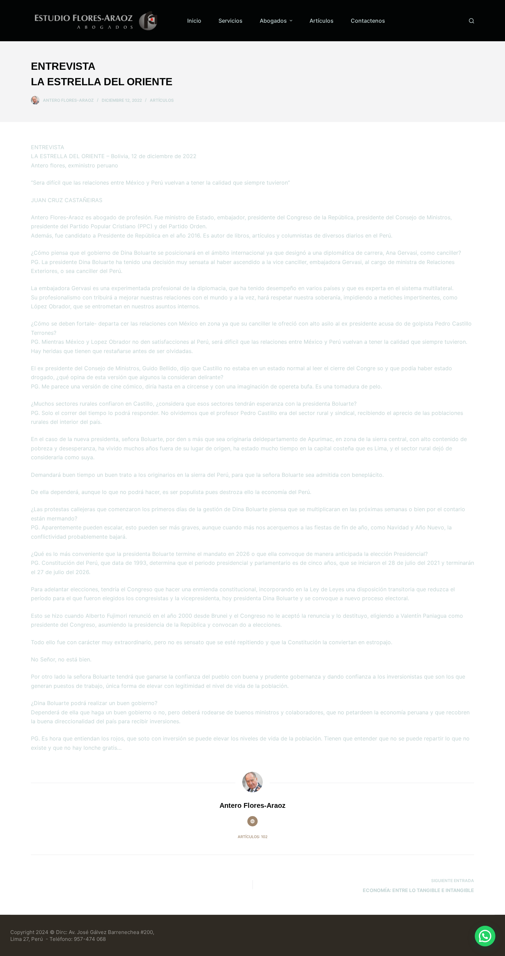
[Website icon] (252, 821)
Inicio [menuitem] (194, 20)
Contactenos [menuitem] (368, 20)
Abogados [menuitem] (273, 20)
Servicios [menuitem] (230, 20)
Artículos (162, 100)
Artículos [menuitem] (322, 20)
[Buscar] (471, 20)
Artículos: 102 (253, 836)
